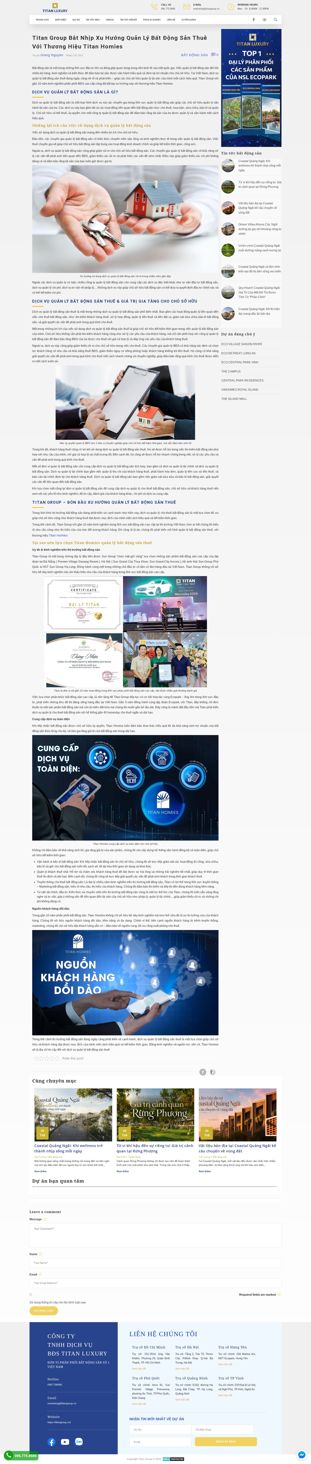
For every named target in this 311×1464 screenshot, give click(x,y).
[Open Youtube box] (265, 19)
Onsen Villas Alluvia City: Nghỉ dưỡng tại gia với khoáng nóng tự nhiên (259, 229)
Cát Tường (40, 1157)
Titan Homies (58, 535)
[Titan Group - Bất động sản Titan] (55, 7)
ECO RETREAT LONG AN (238, 353)
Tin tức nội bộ (128, 20)
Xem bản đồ (139, 1368)
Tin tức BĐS (93, 20)
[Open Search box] (276, 19)
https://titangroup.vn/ (59, 1422)
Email (34, 1274)
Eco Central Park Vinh (239, 362)
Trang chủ (42, 20)
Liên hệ (171, 20)
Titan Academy (152, 20)
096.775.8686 (168, 8)
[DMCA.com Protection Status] (173, 1459)
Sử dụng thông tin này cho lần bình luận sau (58, 1302)
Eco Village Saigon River (241, 344)
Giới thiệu (60, 20)
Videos (110, 20)
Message (36, 1219)
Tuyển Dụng (188, 20)
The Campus (231, 371)
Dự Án (76, 20)
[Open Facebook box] (254, 19)
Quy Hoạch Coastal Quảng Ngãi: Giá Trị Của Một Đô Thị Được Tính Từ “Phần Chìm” (259, 292)
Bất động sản (194, 55)
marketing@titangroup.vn (206, 8)
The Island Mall (234, 398)
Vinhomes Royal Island (239, 389)
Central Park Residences (242, 380)
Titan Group (145, 1459)
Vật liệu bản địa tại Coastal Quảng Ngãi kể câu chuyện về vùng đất (257, 208)
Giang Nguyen (51, 55)
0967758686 (55, 1384)
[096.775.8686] (9, 1455)
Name (34, 1254)
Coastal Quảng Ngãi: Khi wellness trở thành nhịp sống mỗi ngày (259, 166)
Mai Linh (121, 1157)
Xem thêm (40, 1171)
